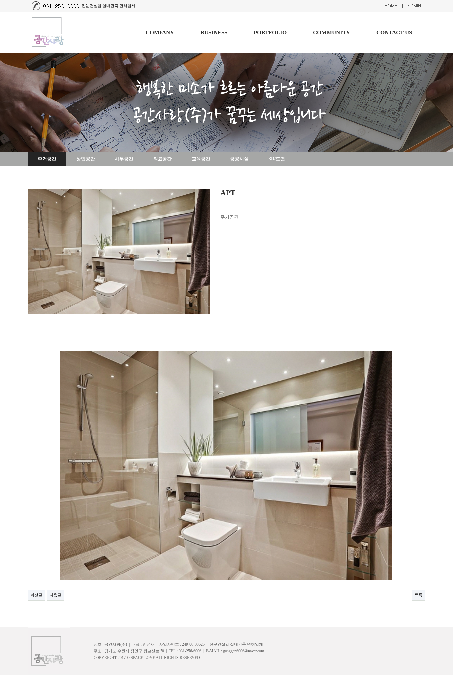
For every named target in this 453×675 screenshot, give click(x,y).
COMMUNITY (331, 32)
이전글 (36, 595)
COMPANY (160, 32)
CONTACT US (394, 32)
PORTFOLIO (270, 32)
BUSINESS (214, 32)
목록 (418, 595)
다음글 (55, 595)
